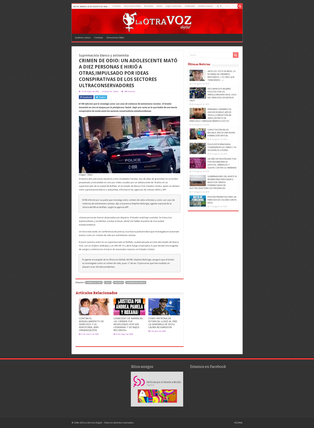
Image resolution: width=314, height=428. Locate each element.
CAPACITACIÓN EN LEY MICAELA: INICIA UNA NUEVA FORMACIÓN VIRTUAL (221, 132)
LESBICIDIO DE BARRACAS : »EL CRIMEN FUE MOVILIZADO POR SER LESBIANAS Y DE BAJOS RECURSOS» (128, 324)
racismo (119, 283)
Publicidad (190, 6)
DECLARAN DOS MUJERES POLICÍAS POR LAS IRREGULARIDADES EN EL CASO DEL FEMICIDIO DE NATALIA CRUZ (213, 95)
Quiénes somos (205, 6)
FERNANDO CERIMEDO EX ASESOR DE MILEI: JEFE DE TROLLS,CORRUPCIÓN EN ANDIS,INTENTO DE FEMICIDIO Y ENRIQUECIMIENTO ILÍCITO (210, 115)
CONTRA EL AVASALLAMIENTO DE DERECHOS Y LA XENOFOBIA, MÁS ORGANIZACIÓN (91, 324)
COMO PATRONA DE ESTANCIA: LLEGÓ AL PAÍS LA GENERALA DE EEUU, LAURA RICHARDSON (162, 323)
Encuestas (148, 6)
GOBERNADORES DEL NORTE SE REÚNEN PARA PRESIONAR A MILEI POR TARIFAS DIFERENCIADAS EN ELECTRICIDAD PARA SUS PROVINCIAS (213, 182)
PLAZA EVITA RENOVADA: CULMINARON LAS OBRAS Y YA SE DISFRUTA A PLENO (222, 147)
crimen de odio (94, 283)
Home (159, 6)
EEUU (108, 283)
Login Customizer (174, 6)
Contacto (116, 6)
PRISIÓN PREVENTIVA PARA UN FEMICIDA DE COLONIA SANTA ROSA (222, 200)
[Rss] (218, 6)
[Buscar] (240, 6)
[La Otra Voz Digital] (157, 21)
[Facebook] (221, 6)
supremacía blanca (136, 283)
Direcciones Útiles (132, 6)
